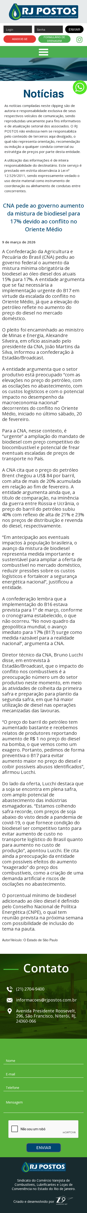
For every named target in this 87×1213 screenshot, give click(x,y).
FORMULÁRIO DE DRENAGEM (54, 39)
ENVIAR (74, 29)
